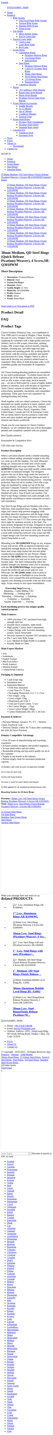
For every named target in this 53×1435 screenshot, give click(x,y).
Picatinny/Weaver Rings (36, 55)
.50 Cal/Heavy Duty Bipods (32, 90)
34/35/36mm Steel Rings (36, 76)
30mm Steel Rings (33, 74)
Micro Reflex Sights (28, 34)
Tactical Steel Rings (10, 822)
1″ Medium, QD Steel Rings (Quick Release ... (27, 972)
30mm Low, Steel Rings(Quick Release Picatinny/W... (25, 1012)
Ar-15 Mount (25, 108)
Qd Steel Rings (8, 814)
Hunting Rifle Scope (28, 26)
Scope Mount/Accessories (25, 103)
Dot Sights (18, 31)
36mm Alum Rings (10, 1057)
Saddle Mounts (26, 106)
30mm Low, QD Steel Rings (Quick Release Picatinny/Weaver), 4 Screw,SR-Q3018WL (25, 799)
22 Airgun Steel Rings (11, 812)
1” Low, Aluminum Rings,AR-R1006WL (25, 915)
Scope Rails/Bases (21, 119)
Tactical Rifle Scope (28, 23)
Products (11, 15)
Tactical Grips (25, 116)
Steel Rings (24, 63)
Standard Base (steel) (28, 127)
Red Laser (23, 47)
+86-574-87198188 (23, 1026)
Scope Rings (19, 50)
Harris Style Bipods (28, 95)
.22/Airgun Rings (33, 58)
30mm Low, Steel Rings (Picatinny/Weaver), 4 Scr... (29, 935)
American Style (26, 132)
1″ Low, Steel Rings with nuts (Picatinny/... (28, 952)
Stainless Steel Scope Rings (14, 817)
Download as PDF (25, 306)
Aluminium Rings (27, 52)
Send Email (6, 1068)
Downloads (18, 146)
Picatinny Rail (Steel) (29, 124)
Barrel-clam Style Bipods (30, 92)
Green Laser (24, 42)
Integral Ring (31, 60)
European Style (26, 135)
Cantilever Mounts (27, 84)
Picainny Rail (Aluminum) (31, 122)
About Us (11, 143)
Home (10, 12)
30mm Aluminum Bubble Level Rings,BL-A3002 (28, 990)
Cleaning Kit (19, 130)
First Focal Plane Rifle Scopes (33, 20)
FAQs (10, 140)
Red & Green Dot (27, 36)
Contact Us (12, 148)
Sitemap (15, 1054)
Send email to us (8, 306)
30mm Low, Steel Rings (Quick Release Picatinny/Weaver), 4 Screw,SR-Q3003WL (23, 805)
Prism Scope (24, 28)
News (10, 138)
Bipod (16, 87)
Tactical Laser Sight (22, 39)
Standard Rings (32, 82)
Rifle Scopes (19, 18)
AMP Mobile (26, 1054)
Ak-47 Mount (25, 111)
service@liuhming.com (24, 1028)
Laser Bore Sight (27, 44)
